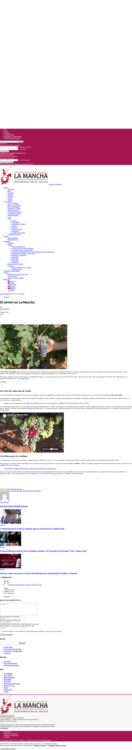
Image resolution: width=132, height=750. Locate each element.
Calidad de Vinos (17, 269)
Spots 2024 (15, 260)
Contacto (6, 133)
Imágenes (11, 243)
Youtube (10, 194)
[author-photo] (4, 500)
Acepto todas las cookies (8, 749)
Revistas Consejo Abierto (15, 264)
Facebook (11, 193)
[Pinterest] (17, 319)
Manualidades (9, 677)
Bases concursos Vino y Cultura (21, 267)
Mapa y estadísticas (14, 207)
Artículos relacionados (8, 506)
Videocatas (8, 690)
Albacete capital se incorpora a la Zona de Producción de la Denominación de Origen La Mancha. (39, 573)
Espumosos (15, 231)
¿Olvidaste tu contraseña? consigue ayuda (12, 153)
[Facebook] (3, 319)
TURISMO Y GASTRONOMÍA (12, 271)
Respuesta (7, 596)
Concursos (11, 266)
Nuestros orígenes (13, 215)
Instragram (11, 196)
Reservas (14, 227)
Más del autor (22, 506)
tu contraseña (22, 149)
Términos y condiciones (13, 651)
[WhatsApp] (24, 319)
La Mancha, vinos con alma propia (22, 250)
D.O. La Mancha (8, 201)
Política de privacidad (6, 155)
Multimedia (7, 241)
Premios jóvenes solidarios (16, 278)
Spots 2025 (15, 262)
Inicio (1, 294)
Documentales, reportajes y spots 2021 (23, 253)
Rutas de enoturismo (12, 684)
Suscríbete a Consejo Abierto (13, 136)
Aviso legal (8, 647)
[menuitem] (7, 279)
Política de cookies (40, 745)
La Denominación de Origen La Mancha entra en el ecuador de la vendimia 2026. (32, 529)
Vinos (6, 692)
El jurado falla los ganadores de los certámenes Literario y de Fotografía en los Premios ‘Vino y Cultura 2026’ (43, 551)
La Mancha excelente (14, 234)
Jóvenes (14, 220)
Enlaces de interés (13, 210)
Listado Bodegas (13, 238)
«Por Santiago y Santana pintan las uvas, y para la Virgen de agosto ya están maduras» (30, 468)
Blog (5, 129)
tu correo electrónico (24, 160)
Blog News (8, 675)
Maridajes (7, 679)
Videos (10, 245)
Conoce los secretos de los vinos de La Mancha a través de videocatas (33, 252)
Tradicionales (16, 222)
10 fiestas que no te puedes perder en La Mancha (26, 491)
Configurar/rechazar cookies (57, 745)
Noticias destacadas (11, 665)
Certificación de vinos (14, 213)
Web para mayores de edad (12, 138)
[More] (38, 319)
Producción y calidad (14, 208)
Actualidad (8, 673)
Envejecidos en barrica (18, 224)
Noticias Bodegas (13, 239)
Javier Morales (4, 309)
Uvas (9, 217)
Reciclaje (7, 682)
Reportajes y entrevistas (19, 255)
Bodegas (6, 236)
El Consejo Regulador (14, 212)
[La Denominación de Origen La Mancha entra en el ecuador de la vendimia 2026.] (10, 523)
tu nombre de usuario (24, 147)
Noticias (6, 187)
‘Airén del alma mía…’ (17, 489)
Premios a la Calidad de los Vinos (18, 274)
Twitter (10, 198)
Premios (6, 272)
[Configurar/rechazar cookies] (16, 749)
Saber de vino (9, 686)
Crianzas (14, 226)
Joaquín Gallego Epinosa (17, 585)
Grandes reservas (17, 229)
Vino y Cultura (12, 276)
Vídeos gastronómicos (18, 246)
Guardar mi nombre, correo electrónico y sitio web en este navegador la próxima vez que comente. (32, 631)
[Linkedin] (31, 319)
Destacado (11, 189)
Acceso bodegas (9, 135)
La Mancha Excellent (18, 233)
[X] (10, 319)
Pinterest (10, 200)
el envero (29, 408)
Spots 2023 (15, 259)
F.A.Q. (6, 131)
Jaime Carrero (46, 740)
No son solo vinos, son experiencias (22, 248)
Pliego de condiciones (14, 205)
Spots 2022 (15, 257)
